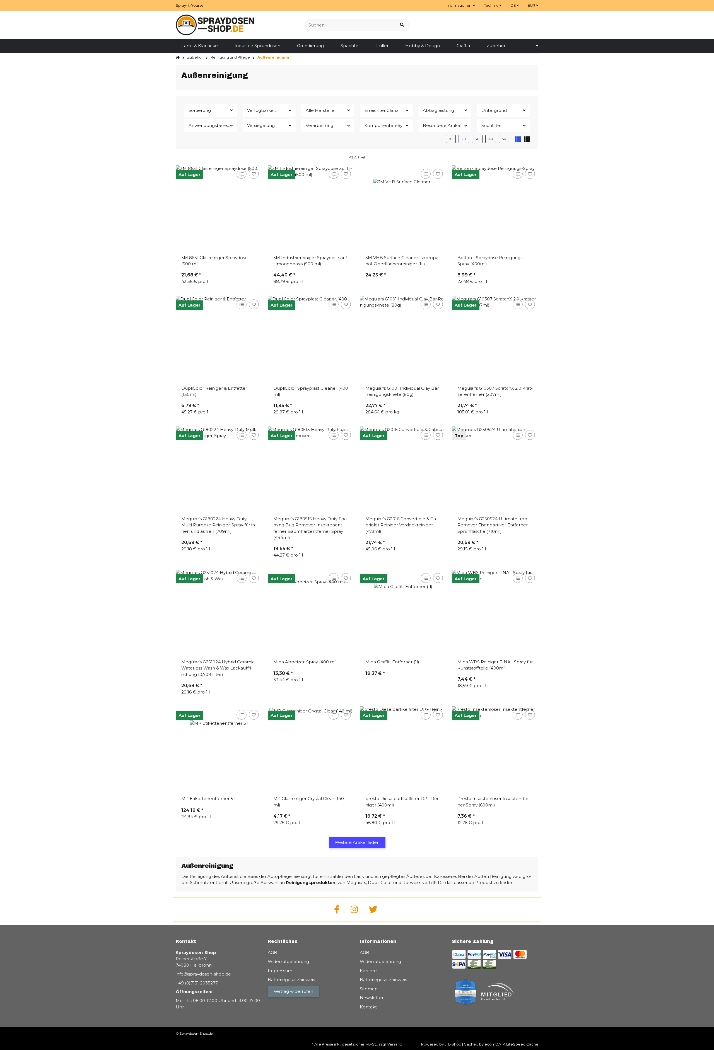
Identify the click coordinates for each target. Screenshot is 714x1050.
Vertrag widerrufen (293, 991)
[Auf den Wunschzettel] (254, 174)
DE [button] (513, 5)
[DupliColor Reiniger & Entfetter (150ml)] (219, 339)
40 (490, 139)
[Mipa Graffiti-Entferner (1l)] (403, 613)
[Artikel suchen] (402, 25)
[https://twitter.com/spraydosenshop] (373, 909)
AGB (272, 952)
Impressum (280, 970)
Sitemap (369, 988)
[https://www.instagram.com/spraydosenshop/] (354, 909)
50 (504, 139)
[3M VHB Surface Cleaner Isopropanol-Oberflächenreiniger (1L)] (403, 208)
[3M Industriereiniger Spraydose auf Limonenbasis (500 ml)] (311, 208)
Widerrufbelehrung (288, 961)
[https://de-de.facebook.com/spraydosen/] (337, 909)
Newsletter (371, 997)
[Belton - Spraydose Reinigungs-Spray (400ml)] (495, 208)
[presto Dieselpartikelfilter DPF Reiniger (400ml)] (403, 749)
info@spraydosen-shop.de (203, 974)
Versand (394, 1044)
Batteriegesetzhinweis (291, 979)
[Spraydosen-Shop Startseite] (215, 24)
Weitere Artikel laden (357, 842)
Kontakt (368, 1007)
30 (477, 139)
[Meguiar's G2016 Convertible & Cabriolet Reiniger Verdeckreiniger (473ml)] (403, 470)
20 (464, 139)
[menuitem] (199, 46)
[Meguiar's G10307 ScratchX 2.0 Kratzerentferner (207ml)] (495, 339)
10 (451, 139)
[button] (460, 5)
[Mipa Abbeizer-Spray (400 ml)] (311, 613)
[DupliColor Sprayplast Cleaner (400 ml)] (311, 339)
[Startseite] (178, 57)
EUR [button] (532, 5)
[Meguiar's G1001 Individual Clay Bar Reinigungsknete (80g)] (403, 339)
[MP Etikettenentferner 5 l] (219, 749)
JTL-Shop (453, 1044)
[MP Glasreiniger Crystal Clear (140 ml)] (311, 749)
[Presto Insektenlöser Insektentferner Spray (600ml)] (495, 749)
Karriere (368, 970)
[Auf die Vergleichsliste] (241, 174)
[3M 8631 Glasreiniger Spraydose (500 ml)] (219, 208)
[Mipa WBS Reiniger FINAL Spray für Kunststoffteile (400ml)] (495, 613)
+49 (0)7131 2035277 (197, 983)
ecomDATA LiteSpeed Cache (511, 1044)
